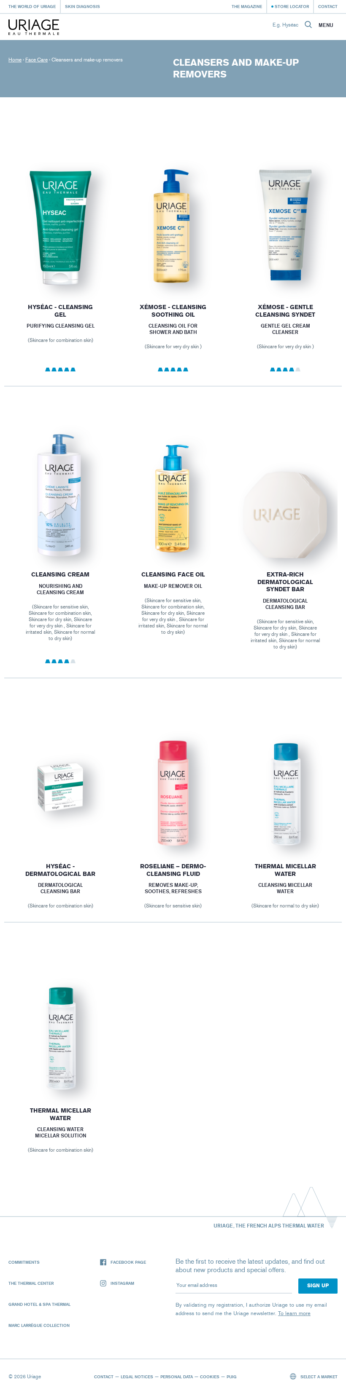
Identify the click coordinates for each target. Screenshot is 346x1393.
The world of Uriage (32, 6)
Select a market (318, 1376)
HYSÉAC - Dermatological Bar (60, 870)
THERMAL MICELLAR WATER (285, 870)
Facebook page (128, 1262)
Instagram (122, 1283)
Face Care (36, 60)
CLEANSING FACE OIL (173, 574)
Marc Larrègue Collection (39, 1325)
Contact (328, 6)
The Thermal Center (31, 1283)
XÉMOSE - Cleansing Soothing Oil (173, 311)
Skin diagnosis (82, 6)
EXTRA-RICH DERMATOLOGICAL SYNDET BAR (286, 582)
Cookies (209, 1376)
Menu (326, 25)
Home (15, 60)
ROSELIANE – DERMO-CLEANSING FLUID (173, 870)
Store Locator (292, 6)
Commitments (24, 1262)
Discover (60, 270)
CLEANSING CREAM (60, 574)
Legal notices (137, 1376)
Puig (232, 1376)
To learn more (294, 1313)
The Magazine (247, 6)
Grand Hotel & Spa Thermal (39, 1304)
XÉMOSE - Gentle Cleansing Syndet (286, 311)
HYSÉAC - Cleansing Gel (60, 311)
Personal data (176, 1376)
